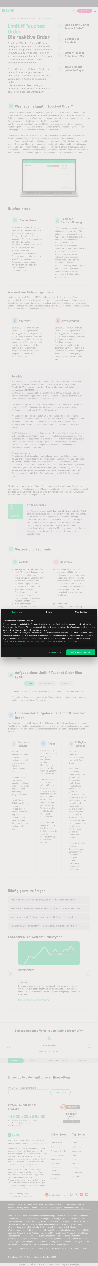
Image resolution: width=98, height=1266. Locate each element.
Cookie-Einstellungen (35, 641)
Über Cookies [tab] (81, 612)
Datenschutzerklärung (12, 644)
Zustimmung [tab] (17, 612)
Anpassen (53, 652)
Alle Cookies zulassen (80, 652)
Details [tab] (49, 612)
